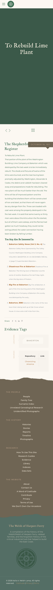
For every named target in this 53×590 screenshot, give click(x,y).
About (26, 484)
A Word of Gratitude (26, 491)
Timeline (26, 435)
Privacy (26, 499)
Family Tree (26, 400)
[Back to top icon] (47, 584)
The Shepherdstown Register (19, 146)
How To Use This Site (26, 452)
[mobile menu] (3, 4)
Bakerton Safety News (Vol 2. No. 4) (25, 244)
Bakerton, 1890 (16, 303)
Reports (26, 432)
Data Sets (26, 471)
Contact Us (26, 487)
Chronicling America (30, 362)
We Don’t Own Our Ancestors (26, 506)
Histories (26, 424)
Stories (26, 428)
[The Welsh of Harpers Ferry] (10, 4)
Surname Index (26, 404)
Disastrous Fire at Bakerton (22, 266)
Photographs (26, 439)
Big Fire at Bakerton (18, 285)
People (26, 396)
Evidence (26, 460)
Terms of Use (26, 502)
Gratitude (20, 583)
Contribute (26, 495)
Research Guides (26, 456)
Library (26, 463)
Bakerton (33, 340)
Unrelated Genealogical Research (26, 407)
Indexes (26, 467)
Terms (36, 583)
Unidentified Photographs (26, 411)
